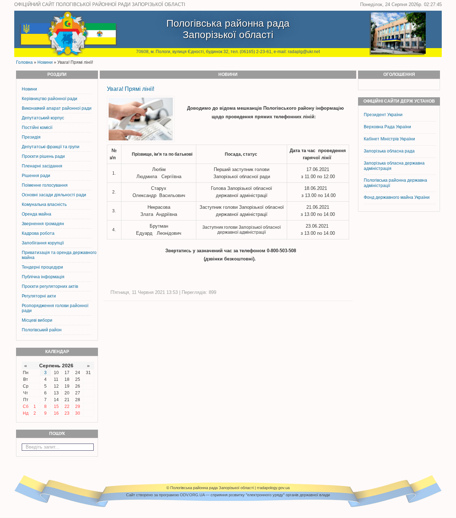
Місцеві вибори (37, 320)
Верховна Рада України (387, 126)
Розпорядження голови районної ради (55, 308)
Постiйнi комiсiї (37, 127)
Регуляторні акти (39, 296)
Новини (45, 62)
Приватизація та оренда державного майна (59, 255)
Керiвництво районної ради (49, 98)
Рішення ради (36, 175)
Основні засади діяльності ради (54, 194)
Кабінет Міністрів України (389, 138)
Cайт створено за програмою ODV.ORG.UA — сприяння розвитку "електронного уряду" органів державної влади (228, 495)
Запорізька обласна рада (389, 151)
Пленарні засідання (42, 166)
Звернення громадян (43, 223)
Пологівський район (42, 329)
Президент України (383, 114)
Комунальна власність (44, 204)
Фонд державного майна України (397, 197)
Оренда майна (36, 214)
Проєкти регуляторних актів (50, 286)
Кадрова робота (38, 233)
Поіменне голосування (45, 185)
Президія (31, 137)
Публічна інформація (43, 276)
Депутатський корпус (43, 117)
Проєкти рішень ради (43, 156)
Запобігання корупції (43, 242)
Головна (24, 62)
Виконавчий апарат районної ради (57, 108)
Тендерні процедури (42, 267)
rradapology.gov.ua (273, 488)
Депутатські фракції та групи (50, 146)
